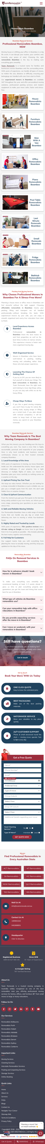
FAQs (3, 1100)
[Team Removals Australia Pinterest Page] (27, 1009)
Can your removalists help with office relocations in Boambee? (20, 609)
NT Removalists (34, 868)
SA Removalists (11, 876)
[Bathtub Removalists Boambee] (15, 278)
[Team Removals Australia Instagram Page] (10, 1009)
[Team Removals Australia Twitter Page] (16, 1009)
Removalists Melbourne (10, 1022)
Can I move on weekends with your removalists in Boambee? (19, 628)
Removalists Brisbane (9, 1036)
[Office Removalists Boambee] (15, 161)
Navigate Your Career (9, 1111)
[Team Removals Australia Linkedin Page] (21, 1009)
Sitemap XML (6, 1114)
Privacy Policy (6, 1121)
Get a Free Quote (22, 757)
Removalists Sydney (8, 1043)
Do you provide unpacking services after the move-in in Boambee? (19, 618)
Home (10, 31)
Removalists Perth (8, 1025)
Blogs (3, 1103)
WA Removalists (33, 892)
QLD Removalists (34, 884)
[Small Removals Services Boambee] (16, 241)
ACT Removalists (11, 868)
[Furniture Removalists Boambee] (15, 122)
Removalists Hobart (8, 1029)
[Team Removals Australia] (11, 3)
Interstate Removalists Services (13, 1066)
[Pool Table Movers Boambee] (15, 202)
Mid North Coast (24, 31)
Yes (24, 828)
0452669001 (16, 925)
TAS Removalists (11, 892)
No (30, 828)
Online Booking (7, 1077)
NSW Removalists (11, 884)
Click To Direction (18, 939)
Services (4, 1097)
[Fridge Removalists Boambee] (15, 260)
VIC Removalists (33, 876)
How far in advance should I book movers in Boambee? (18, 572)
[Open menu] (41, 3)
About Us (4, 1093)
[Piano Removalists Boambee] (15, 182)
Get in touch (22, 658)
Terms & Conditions (8, 1118)
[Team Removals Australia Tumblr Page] (33, 1009)
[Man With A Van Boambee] (17, 141)
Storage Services (7, 1073)
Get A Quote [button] (7, 1142)
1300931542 (16, 921)
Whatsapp (39, 1142)
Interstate (27, 833)
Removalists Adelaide (9, 1032)
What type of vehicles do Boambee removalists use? (19, 600)
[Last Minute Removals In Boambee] (16, 222)
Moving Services (7, 1059)
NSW (16, 31)
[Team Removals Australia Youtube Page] (39, 1009)
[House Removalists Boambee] (15, 101)
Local (36, 833)
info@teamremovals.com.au (22, 906)
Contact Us (5, 1107)
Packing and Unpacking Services (13, 1070)
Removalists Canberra (9, 1047)
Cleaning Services (8, 1063)
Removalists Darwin (8, 1039)
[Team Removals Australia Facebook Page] (4, 1009)
